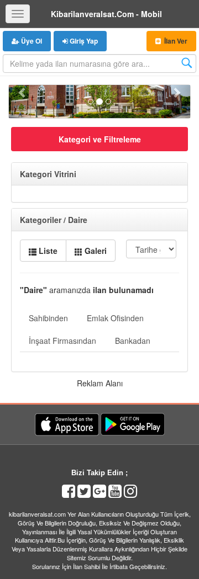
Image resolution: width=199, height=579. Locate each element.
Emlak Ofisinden (115, 317)
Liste (46, 250)
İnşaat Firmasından (62, 340)
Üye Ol (30, 41)
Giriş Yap (83, 41)
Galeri (94, 250)
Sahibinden (48, 317)
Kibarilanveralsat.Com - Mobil (106, 13)
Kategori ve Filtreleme (100, 139)
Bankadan (132, 340)
